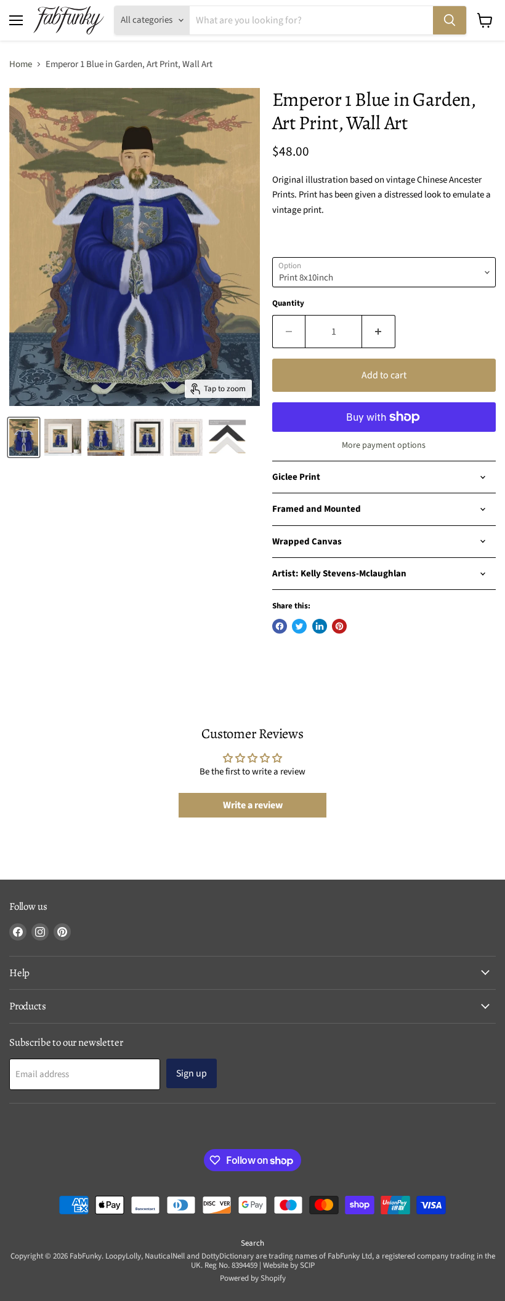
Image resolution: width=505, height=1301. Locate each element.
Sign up (191, 1073)
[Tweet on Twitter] (299, 626)
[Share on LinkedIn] (319, 626)
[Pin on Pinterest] (339, 626)
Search (252, 1243)
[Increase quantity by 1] (378, 331)
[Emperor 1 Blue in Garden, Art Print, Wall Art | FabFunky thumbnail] (23, 437)
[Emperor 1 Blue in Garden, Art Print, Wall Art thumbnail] (147, 437)
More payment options (384, 445)
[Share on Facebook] (279, 626)
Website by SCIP (289, 1265)
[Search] (449, 20)
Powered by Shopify (253, 1278)
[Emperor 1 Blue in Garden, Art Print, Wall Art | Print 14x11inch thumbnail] (63, 437)
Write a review (253, 805)
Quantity (288, 303)
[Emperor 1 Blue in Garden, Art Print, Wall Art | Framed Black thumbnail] (106, 437)
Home (20, 64)
